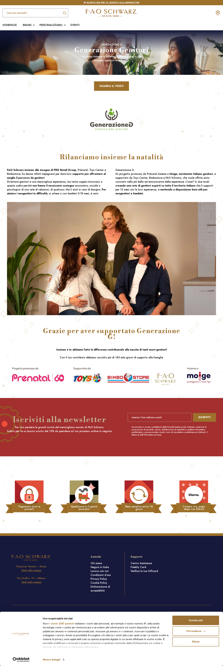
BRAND (27, 25)
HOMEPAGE (10, 25)
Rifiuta (196, 641)
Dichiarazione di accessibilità (100, 588)
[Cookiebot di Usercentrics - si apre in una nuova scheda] (21, 659)
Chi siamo (96, 563)
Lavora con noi (100, 571)
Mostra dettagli (51, 659)
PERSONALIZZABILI (51, 25)
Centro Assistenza (141, 563)
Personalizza (193, 631)
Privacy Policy (99, 579)
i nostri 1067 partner (61, 623)
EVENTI (75, 25)
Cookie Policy (99, 583)
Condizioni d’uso (101, 575)
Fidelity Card (138, 567)
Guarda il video (111, 86)
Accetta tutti (196, 620)
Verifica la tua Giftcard (144, 571)
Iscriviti (204, 417)
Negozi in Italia (100, 567)
